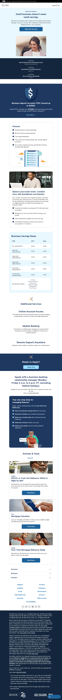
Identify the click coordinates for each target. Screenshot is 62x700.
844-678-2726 (34, 393)
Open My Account (31, 29)
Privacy (42, 595)
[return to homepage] (5, 5)
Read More (31, 493)
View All (30, 458)
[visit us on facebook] (23, 606)
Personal (14, 569)
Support (20, 585)
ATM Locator (42, 598)
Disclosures (42, 591)
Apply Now (31, 367)
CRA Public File (20, 595)
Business (14, 573)
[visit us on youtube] (32, 606)
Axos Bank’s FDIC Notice (27, 633)
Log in (54, 5)
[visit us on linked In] (36, 606)
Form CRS (12, 641)
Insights (20, 588)
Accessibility (31, 602)
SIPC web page (33, 653)
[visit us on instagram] (26, 606)
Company (41, 588)
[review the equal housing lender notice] (40, 694)
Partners (14, 577)
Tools (20, 591)
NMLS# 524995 (21, 672)
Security (20, 598)
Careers (42, 585)
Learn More (30, 115)
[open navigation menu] (58, 5)
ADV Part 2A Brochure (27, 641)
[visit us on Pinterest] (39, 606)
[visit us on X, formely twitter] (29, 606)
